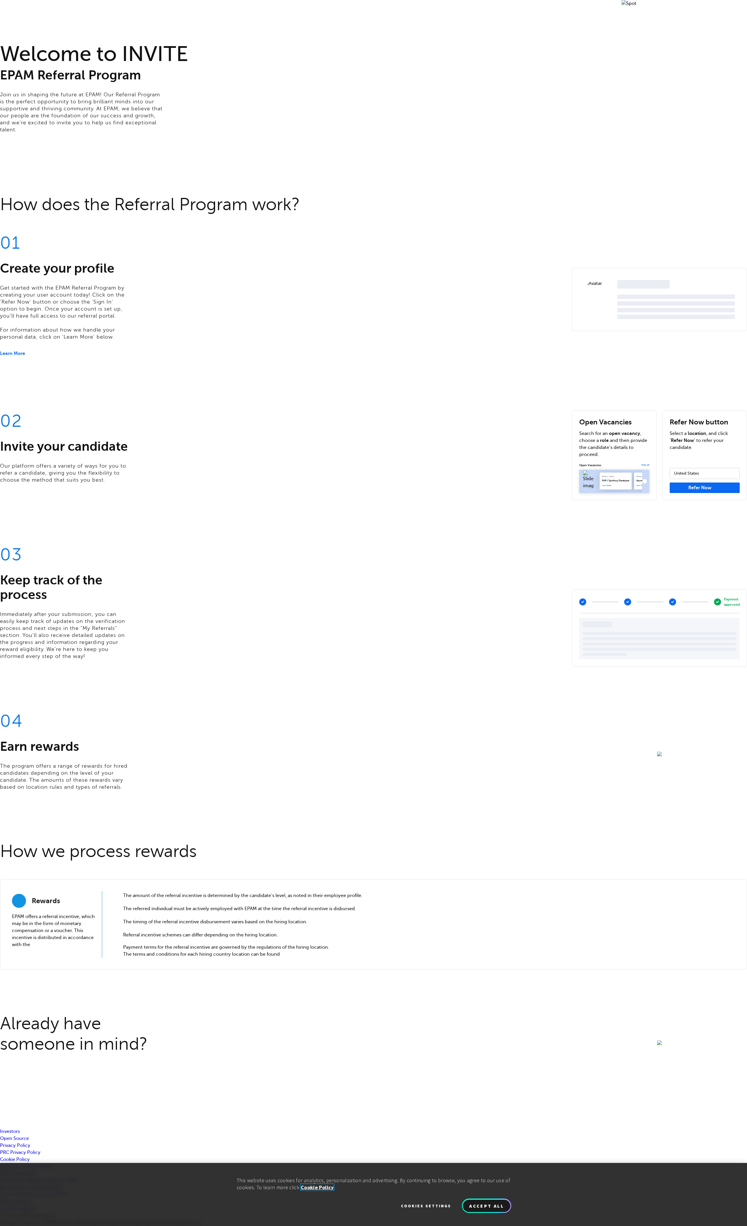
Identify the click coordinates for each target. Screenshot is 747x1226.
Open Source (14, 1138)
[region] (373, 1194)
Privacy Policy (15, 1145)
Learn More (12, 353)
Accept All (486, 1206)
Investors (10, 1131)
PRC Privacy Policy (20, 1152)
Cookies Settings (426, 1206)
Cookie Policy (15, 1159)
